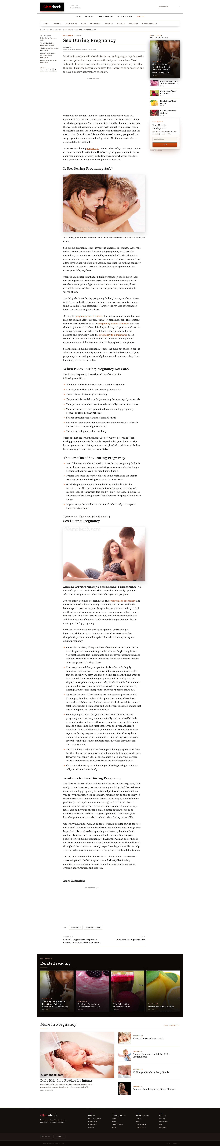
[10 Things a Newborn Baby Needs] (124, 1071)
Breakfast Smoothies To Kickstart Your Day (169, 82)
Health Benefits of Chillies (168, 112)
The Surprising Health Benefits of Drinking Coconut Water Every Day (161, 68)
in (42, 70)
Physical (109, 23)
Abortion (133, 23)
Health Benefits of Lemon (168, 102)
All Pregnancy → (172, 1025)
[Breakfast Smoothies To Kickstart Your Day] (154, 83)
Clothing (91, 1127)
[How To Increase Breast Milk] (124, 1038)
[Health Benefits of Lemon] (154, 103)
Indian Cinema (141, 1124)
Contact (59, 1136)
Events (114, 1121)
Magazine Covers (94, 1119)
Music (114, 1127)
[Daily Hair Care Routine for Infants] (77, 1055)
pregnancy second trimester (114, 323)
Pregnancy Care (93, 927)
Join (165, 144)
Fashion (89, 16)
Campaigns (92, 1124)
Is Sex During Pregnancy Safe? (48, 39)
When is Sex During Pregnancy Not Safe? (47, 44)
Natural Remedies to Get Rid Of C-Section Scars (151, 1055)
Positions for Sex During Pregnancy (48, 61)
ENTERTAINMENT (105, 16)
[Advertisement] (104, 94)
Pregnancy (95, 23)
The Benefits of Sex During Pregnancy (49, 49)
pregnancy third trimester (113, 334)
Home (78, 16)
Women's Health (149, 23)
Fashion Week (141, 1127)
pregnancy (92, 148)
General (58, 23)
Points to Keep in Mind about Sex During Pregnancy (47, 55)
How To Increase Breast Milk (148, 1038)
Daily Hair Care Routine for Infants (66, 1080)
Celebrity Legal (117, 1124)
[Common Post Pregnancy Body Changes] (124, 1088)
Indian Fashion (125, 16)
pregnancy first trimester (89, 316)
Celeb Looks (92, 1121)
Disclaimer (176, 1143)
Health (140, 16)
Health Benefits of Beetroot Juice (168, 92)
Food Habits (71, 23)
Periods (121, 23)
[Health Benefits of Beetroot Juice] (154, 93)
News (83, 23)
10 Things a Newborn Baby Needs (151, 1072)
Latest (46, 23)
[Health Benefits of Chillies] (154, 113)
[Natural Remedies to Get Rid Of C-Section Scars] (124, 1054)
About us (46, 1136)
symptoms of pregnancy (122, 600)
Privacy (168, 1143)
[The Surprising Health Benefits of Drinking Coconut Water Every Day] (165, 59)
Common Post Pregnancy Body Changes (154, 1089)
